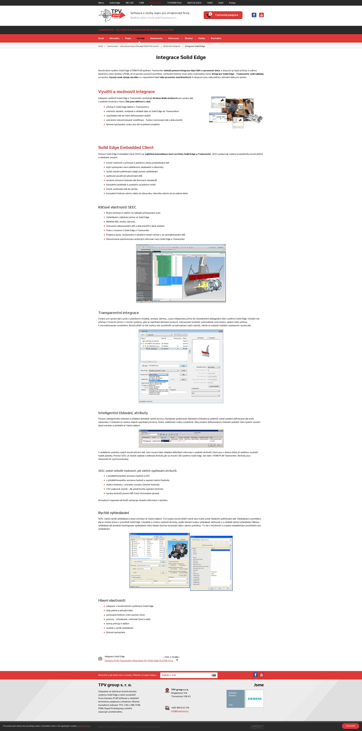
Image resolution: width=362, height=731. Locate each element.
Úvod (101, 38)
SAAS (210, 2)
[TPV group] (112, 15)
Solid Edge (115, 2)
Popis (128, 38)
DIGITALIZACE (194, 2)
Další (220, 2)
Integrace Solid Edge (195, 46)
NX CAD (129, 2)
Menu (101, 2)
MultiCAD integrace (171, 46)
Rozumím (350, 726)
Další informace (84, 726)
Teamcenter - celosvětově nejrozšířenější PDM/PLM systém (133, 46)
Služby (201, 38)
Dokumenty (156, 38)
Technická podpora (226, 14)
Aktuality (114, 38)
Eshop (232, 2)
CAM (141, 2)
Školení (189, 38)
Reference (173, 38)
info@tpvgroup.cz (179, 711)
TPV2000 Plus (174, 2)
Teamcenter (155, 2)
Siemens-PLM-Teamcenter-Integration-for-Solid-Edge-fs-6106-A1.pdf (140, 660)
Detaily (141, 38)
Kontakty (216, 38)
